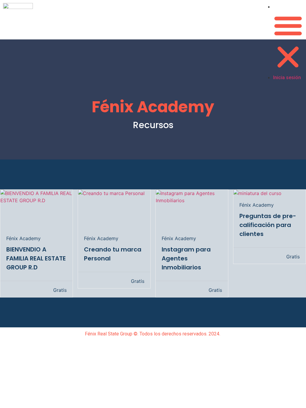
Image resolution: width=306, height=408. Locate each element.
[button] (288, 42)
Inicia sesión (288, 6)
